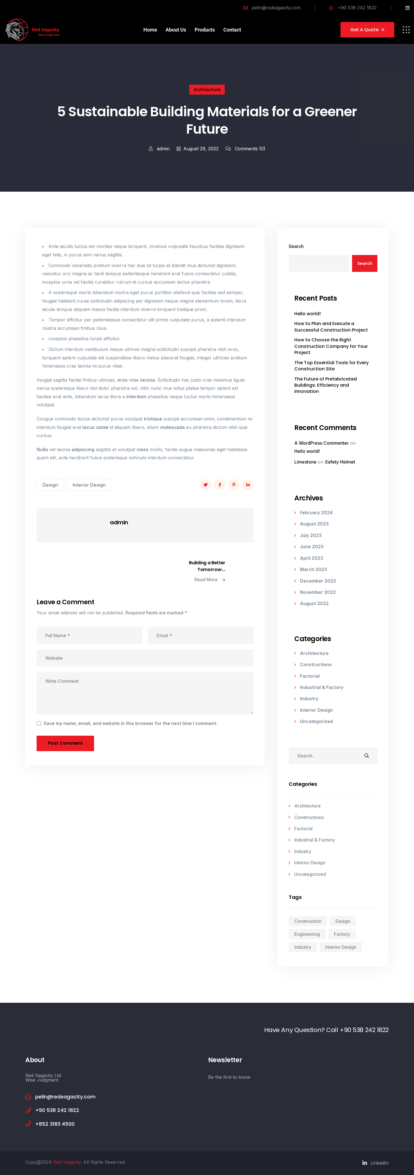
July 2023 (311, 535)
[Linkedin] (407, 8)
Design (50, 485)
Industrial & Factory (321, 687)
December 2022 (318, 581)
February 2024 (316, 512)
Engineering (307, 934)
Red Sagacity (67, 1162)
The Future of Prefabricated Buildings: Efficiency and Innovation (325, 385)
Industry (309, 698)
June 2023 (312, 546)
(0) (250, 148)
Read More (206, 579)
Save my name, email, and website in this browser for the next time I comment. (130, 723)
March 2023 (313, 569)
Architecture (207, 90)
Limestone (305, 462)
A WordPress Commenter (321, 443)
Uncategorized (316, 721)
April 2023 (311, 558)
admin (162, 148)
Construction (307, 921)
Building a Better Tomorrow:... (207, 566)
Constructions (316, 664)
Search (296, 246)
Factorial (310, 676)
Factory (342, 934)
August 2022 (314, 603)
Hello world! (307, 314)
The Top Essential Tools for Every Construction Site (331, 366)
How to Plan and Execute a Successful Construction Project (331, 327)
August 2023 (314, 524)
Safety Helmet (340, 462)
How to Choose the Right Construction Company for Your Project (331, 346)
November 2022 (318, 592)
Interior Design (89, 485)
